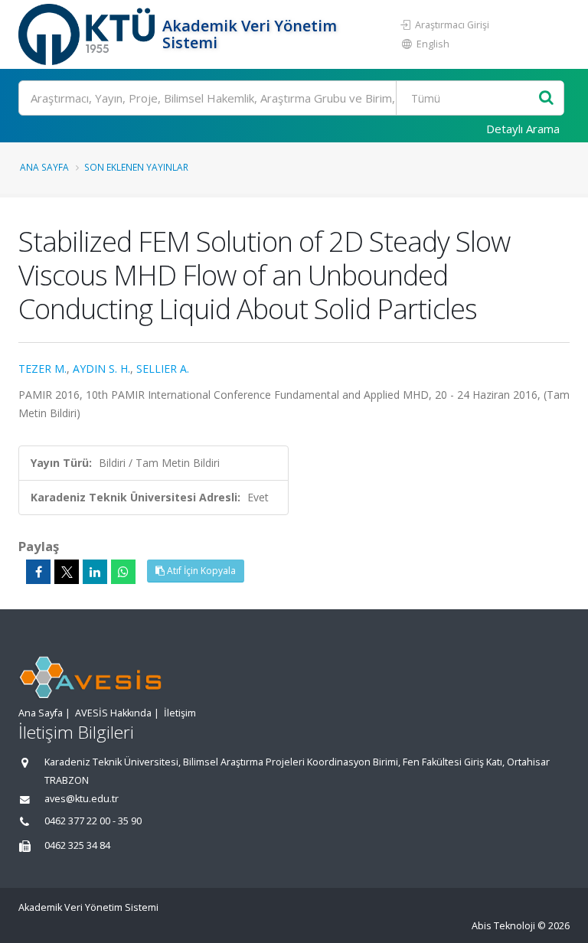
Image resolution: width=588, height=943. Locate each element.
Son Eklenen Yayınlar (136, 167)
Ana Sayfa (44, 167)
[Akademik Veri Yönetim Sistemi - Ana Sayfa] (88, 34)
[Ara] (546, 98)
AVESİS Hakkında (113, 712)
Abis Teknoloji (503, 925)
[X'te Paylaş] (66, 572)
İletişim (180, 712)
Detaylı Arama (523, 128)
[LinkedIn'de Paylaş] (95, 572)
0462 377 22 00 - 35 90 (93, 820)
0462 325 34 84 (77, 845)
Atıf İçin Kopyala (200, 570)
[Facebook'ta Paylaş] (38, 572)
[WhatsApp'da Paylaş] (123, 572)
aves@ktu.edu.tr (81, 798)
